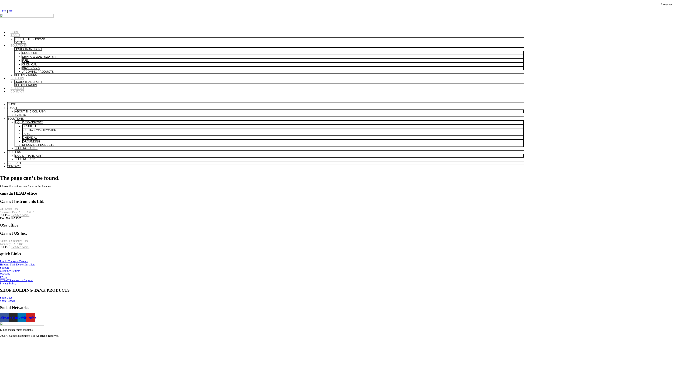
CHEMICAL (29, 64)
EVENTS (20, 42)
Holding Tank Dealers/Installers (17, 264)
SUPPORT (17, 88)
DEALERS (17, 78)
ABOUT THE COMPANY (30, 39)
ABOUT (15, 35)
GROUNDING (31, 68)
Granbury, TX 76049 (11, 243)
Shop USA (6, 297)
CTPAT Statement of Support (16, 280)
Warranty (5, 273)
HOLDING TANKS (25, 75)
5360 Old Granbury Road (14, 240)
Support (4, 267)
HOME (15, 32)
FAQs (3, 277)
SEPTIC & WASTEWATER (39, 56)
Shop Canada (7, 300)
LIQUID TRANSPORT (28, 49)
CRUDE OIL (30, 52)
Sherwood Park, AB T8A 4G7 (17, 212)
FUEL (25, 60)
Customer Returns (10, 270)
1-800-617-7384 (20, 215)
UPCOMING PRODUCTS (38, 71)
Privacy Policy (8, 283)
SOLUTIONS (19, 45)
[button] (262, 97)
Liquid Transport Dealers (14, 261)
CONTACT (17, 91)
